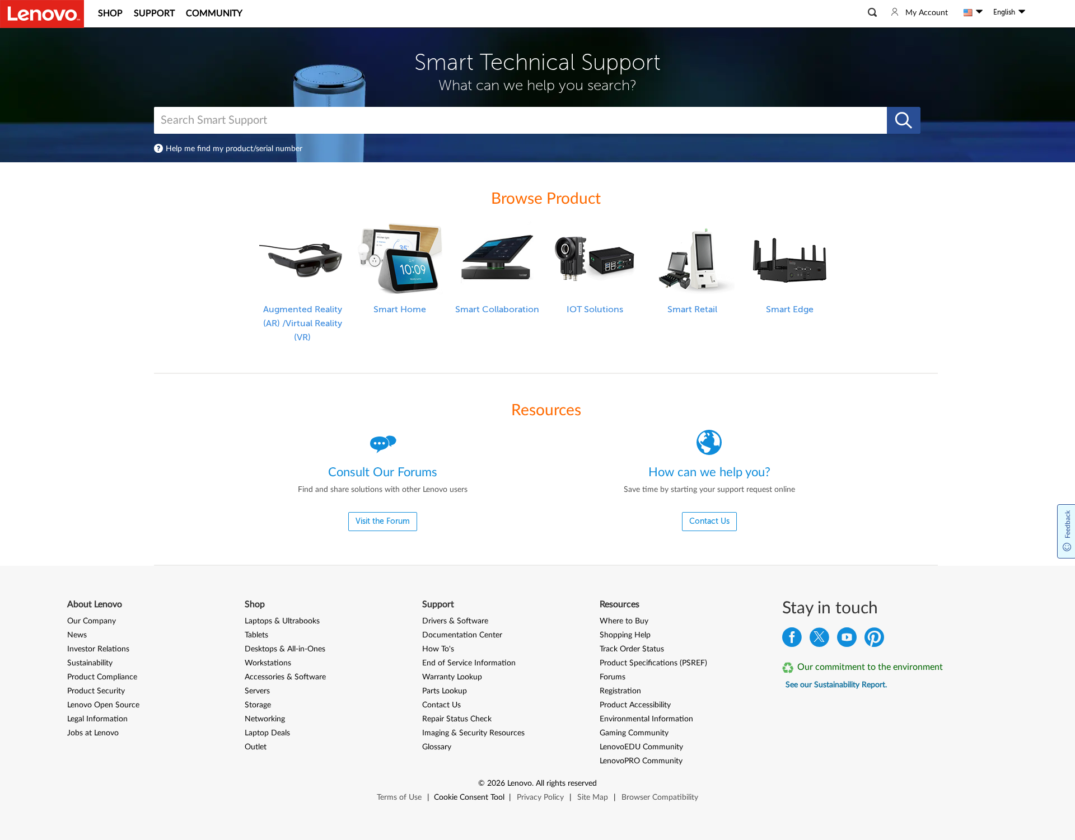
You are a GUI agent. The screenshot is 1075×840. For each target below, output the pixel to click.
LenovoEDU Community (641, 747)
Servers (257, 691)
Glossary (436, 747)
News (77, 635)
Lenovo (519, 783)
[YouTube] (847, 640)
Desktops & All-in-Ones (285, 649)
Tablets (256, 635)
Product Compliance (102, 677)
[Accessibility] (1036, 12)
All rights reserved (566, 783)
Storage (258, 705)
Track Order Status (632, 649)
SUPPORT (154, 13)
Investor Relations (98, 649)
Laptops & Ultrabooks (282, 621)
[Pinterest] (874, 640)
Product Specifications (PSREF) (653, 663)
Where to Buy (624, 621)
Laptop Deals (267, 733)
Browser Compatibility (659, 797)
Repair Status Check (457, 719)
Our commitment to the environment (870, 667)
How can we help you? (709, 472)
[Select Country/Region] (973, 12)
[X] (819, 640)
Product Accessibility (635, 705)
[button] (872, 12)
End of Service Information (469, 663)
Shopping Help (625, 635)
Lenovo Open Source (103, 705)
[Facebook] (792, 640)
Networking (265, 719)
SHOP (110, 13)
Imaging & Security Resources (473, 733)
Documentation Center (462, 635)
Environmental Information (646, 719)
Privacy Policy (540, 797)
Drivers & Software (455, 621)
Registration (620, 691)
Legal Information (97, 719)
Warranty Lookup (452, 677)
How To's (438, 649)
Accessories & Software (285, 677)
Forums (612, 677)
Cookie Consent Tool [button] (469, 797)
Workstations (268, 663)
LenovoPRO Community (641, 761)
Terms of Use (399, 797)
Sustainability (90, 663)
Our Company (91, 621)
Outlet (256, 747)
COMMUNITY (214, 13)
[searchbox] (517, 120)
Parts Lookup (444, 691)
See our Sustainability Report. (836, 685)
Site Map (592, 797)
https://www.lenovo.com (42, 14)
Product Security (96, 691)
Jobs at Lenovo (93, 733)
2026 (496, 783)
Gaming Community (634, 733)
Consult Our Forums (382, 472)
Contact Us (441, 705)
